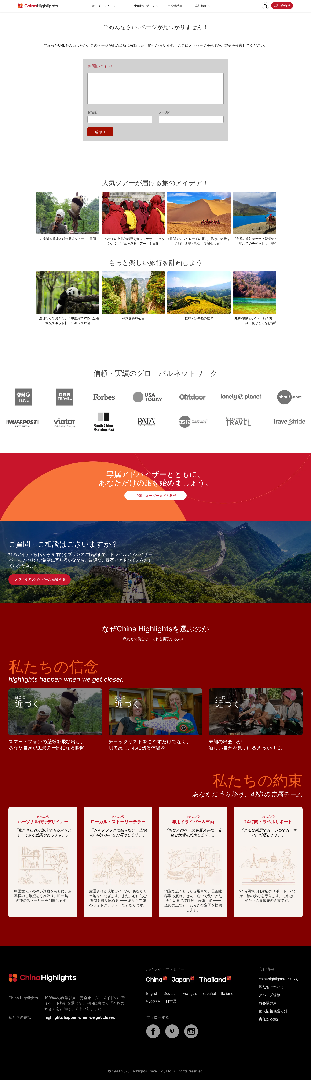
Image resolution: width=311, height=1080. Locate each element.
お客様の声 (268, 1003)
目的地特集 (175, 6)
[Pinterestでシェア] (172, 1037)
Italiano (227, 993)
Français (190, 993)
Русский (153, 1001)
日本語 (171, 1001)
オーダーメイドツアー (106, 6)
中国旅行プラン (144, 6)
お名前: (93, 112)
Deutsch (171, 993)
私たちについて (271, 987)
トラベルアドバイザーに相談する (39, 579)
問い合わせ (282, 6)
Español (209, 993)
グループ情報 (269, 995)
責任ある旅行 (269, 1019)
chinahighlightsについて (279, 979)
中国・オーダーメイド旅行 (155, 496)
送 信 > (100, 132)
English (152, 993)
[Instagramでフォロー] (191, 1037)
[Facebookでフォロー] (153, 1037)
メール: (164, 112)
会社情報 (201, 6)
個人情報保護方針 (273, 1011)
